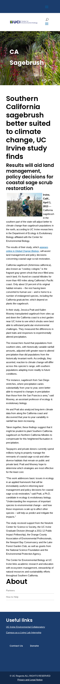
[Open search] (47, 19)
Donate (34, 645)
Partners (10, 590)
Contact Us (16, 645)
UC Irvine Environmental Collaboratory (25, 627)
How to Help (12, 597)
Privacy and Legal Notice (30, 679)
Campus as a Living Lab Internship (23, 632)
